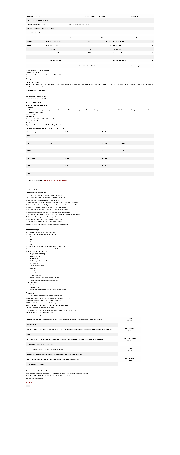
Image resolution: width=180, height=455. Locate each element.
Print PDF (29, 383)
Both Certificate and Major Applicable (55, 180)
